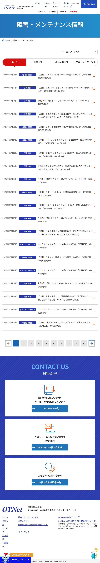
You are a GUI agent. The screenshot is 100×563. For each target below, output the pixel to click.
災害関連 (38, 62)
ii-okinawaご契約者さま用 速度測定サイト (75, 521)
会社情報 (52, 11)
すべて (14, 62)
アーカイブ (67, 51)
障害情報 (73, 11)
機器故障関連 (61, 62)
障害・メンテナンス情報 (28, 517)
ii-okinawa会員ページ (67, 517)
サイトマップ (23, 532)
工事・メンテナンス (85, 62)
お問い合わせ (90, 4)
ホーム (5, 517)
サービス (41, 11)
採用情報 (62, 11)
